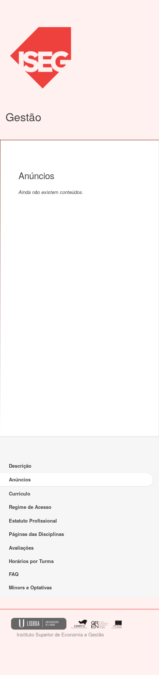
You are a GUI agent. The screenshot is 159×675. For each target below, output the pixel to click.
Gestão (23, 117)
